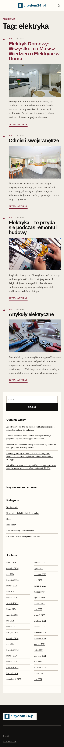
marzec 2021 (39, 673)
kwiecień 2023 (40, 585)
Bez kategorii (12, 507)
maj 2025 (10, 620)
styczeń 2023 (39, 597)
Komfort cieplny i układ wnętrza (20, 530)
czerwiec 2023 (40, 574)
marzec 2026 (11, 585)
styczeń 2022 (39, 615)
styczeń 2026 (11, 597)
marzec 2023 (39, 591)
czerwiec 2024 (12, 638)
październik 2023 (13, 679)
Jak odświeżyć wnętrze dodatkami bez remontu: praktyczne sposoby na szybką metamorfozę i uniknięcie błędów (31, 467)
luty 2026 (10, 591)
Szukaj (32, 407)
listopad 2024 (12, 632)
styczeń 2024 (11, 661)
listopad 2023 (12, 673)
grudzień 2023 (12, 667)
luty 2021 (38, 679)
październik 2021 (41, 632)
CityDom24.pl (9, 742)
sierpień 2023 (39, 562)
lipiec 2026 (11, 562)
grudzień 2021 (40, 620)
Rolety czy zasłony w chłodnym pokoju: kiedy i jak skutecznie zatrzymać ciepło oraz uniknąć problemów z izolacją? (29, 456)
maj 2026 (10, 574)
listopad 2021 (39, 626)
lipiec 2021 (38, 650)
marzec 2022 (39, 603)
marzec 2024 (11, 655)
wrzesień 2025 (12, 603)
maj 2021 (38, 661)
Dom (8, 518)
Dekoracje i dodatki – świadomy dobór (22, 513)
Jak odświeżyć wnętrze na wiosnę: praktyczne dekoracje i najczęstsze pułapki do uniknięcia (30, 428)
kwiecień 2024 (12, 649)
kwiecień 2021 (40, 667)
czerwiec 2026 (12, 568)
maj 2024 (10, 644)
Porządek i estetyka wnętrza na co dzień (23, 536)
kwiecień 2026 (12, 579)
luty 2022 (38, 609)
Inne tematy (11, 524)
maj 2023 (38, 580)
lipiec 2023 (38, 568)
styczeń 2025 (11, 626)
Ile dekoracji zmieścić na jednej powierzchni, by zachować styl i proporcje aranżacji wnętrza (31, 446)
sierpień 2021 (39, 644)
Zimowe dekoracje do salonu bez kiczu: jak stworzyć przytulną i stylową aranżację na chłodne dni (28, 437)
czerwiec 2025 (12, 614)
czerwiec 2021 (40, 655)
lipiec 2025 (11, 609)
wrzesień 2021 (40, 638)
